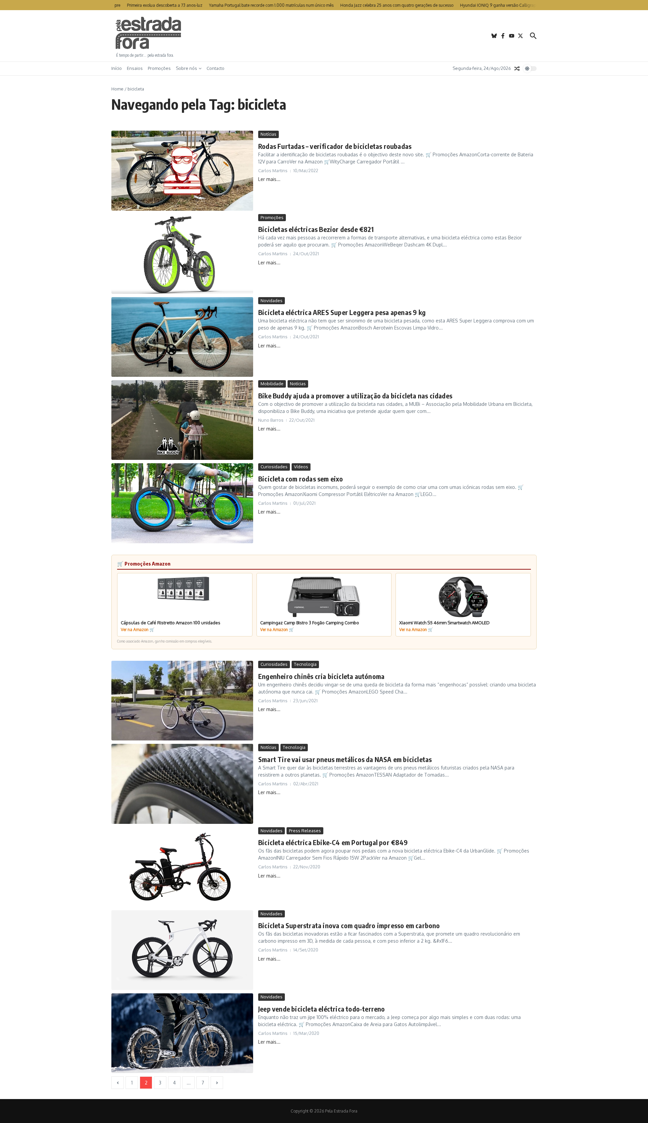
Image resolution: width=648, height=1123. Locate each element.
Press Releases (305, 830)
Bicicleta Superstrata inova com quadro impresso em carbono (349, 925)
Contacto (215, 68)
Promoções (159, 68)
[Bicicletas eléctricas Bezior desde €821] (182, 254)
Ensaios (135, 68)
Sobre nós (186, 68)
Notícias (268, 134)
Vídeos (301, 466)
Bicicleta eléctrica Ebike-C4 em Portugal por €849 (333, 842)
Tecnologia (305, 664)
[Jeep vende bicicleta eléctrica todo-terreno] (182, 1033)
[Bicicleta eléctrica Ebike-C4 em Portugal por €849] (182, 867)
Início (116, 68)
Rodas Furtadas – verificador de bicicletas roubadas (334, 146)
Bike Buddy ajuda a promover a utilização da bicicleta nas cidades (355, 395)
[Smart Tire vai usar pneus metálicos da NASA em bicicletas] (182, 784)
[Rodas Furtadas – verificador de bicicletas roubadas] (182, 170)
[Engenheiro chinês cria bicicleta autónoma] (182, 700)
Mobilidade (272, 383)
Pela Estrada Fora (148, 33)
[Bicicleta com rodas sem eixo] (182, 503)
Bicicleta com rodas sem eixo (300, 478)
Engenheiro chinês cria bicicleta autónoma (321, 676)
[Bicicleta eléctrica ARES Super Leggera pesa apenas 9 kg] (182, 337)
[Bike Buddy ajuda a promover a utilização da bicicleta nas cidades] (182, 420)
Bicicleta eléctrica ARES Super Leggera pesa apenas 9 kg (342, 312)
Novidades (271, 300)
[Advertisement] (324, 36)
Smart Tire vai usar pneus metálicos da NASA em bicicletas (345, 759)
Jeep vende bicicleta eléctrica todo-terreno (321, 1008)
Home (117, 89)
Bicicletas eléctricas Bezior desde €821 (316, 229)
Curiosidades (274, 466)
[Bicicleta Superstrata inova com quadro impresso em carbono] (182, 950)
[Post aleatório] (517, 68)
